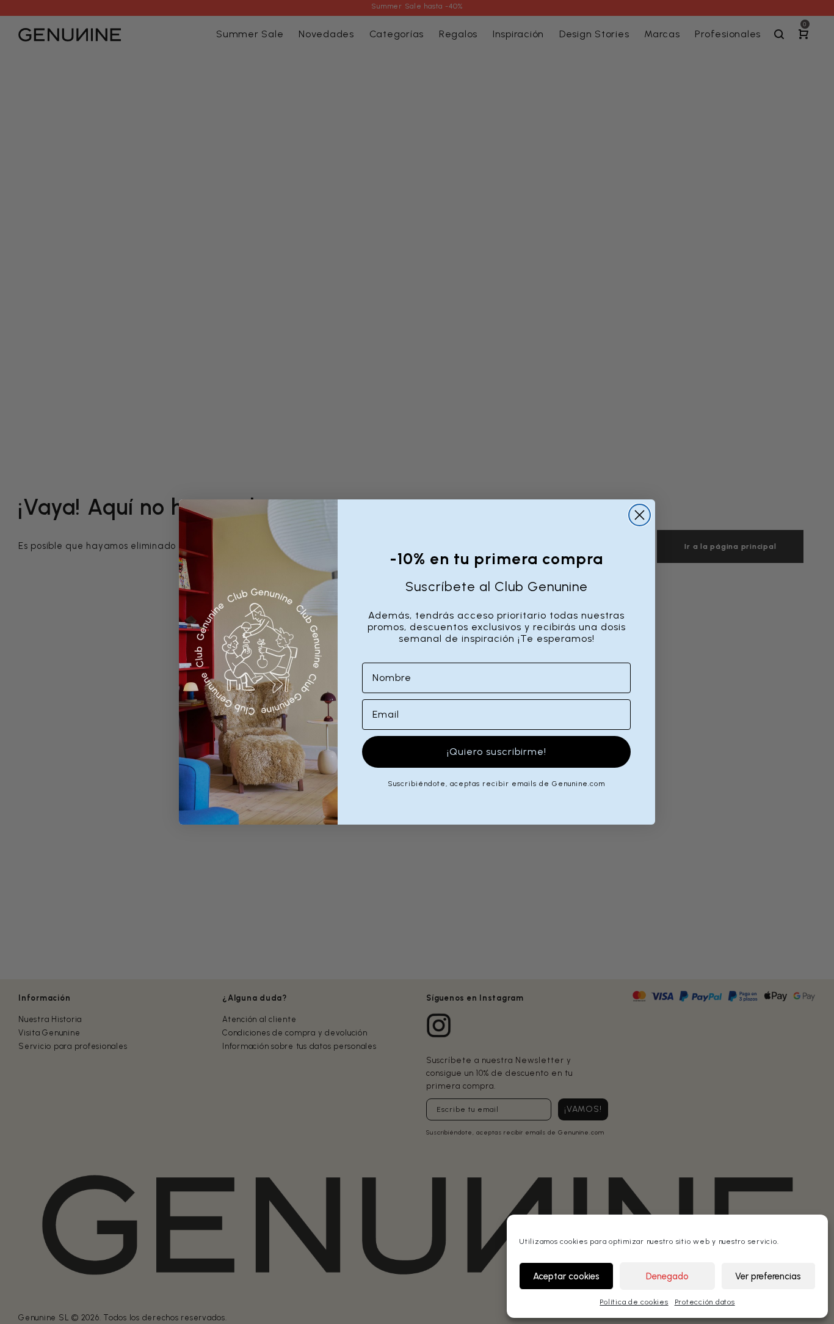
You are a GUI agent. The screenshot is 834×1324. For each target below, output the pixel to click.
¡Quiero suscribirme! (496, 751)
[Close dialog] (639, 515)
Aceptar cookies (566, 1276)
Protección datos (705, 1302)
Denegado (667, 1276)
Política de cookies (634, 1302)
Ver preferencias (768, 1276)
